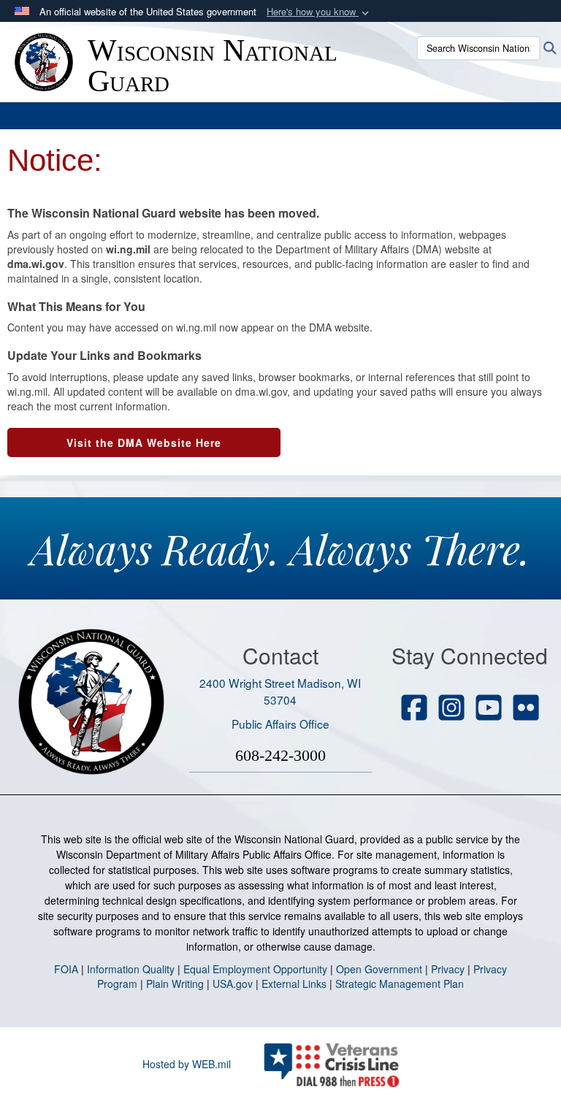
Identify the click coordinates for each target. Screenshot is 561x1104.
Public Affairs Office (280, 724)
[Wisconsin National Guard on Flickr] (526, 709)
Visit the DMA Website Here (143, 442)
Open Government (379, 969)
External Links (294, 983)
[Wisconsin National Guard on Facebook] (414, 709)
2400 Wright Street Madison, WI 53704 (280, 691)
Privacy (448, 969)
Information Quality (131, 969)
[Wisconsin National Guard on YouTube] (488, 709)
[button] (319, 12)
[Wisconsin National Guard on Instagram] (451, 709)
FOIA (66, 969)
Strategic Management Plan (399, 983)
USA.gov (233, 983)
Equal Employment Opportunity (255, 969)
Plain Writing (175, 983)
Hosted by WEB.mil (186, 1064)
